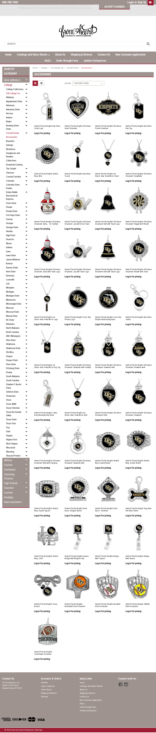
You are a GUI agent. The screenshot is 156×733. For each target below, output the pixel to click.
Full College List (13, 93)
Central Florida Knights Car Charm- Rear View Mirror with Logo (76, 414)
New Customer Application (130, 54)
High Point (10, 235)
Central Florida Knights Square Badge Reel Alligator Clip (77, 557)
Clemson (10, 172)
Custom (8, 492)
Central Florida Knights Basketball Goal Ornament (75, 605)
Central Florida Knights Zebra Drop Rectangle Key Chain (45, 414)
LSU (8, 283)
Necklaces (10, 149)
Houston (10, 239)
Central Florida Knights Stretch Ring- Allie (46, 175)
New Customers (13, 502)
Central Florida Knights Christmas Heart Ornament (78, 127)
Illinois (9, 243)
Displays (8, 497)
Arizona (9, 113)
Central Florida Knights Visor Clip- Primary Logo (78, 318)
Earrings (9, 145)
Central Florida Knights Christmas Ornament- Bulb (108, 414)
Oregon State (12, 360)
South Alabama (13, 376)
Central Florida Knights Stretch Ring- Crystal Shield (137, 462)
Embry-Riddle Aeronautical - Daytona (12, 195)
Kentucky (10, 275)
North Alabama (12, 328)
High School (10, 483)
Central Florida (12, 133)
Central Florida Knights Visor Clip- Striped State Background (108, 318)
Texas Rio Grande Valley (13, 414)
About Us (60, 54)
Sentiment (10, 469)
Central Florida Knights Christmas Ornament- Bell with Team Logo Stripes (108, 270)
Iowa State (11, 255)
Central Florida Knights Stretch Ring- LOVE (46, 557)
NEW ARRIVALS (12, 80)
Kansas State (12, 267)
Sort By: (68, 83)
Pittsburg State (13, 368)
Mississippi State (13, 303)
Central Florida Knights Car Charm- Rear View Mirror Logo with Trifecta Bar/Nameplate (46, 318)
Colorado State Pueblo (13, 186)
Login (131, 2)
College (8, 85)
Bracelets (10, 141)
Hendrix (9, 231)
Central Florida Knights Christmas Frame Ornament (108, 127)
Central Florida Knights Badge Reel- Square (107, 557)
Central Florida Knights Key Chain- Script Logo (47, 127)
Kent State (11, 271)
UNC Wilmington (13, 336)
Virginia (9, 435)
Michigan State (12, 295)
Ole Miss (10, 352)
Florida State (11, 211)
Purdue (9, 372)
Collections (11, 160)
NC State (10, 320)
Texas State (11, 419)
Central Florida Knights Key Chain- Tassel (78, 175)
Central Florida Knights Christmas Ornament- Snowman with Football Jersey (78, 366)
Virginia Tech (11, 439)
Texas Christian (13, 408)
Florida (9, 207)
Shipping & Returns (81, 54)
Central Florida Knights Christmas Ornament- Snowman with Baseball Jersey (139, 366)
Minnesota (11, 299)
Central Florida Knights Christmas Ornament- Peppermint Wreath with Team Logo (139, 223)
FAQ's (48, 60)
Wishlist (44, 683)
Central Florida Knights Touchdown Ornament (43, 653)
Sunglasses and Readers (13, 155)
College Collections (14, 89)
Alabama (10, 97)
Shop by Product (13, 455)
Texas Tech (11, 423)
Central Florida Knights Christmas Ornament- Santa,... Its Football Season (47, 223)
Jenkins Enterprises (94, 60)
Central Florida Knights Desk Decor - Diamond (106, 509)
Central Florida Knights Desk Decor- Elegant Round (76, 509)
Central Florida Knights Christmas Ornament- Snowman (139, 414)
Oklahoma (10, 344)
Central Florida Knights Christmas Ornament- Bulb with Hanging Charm (47, 462)
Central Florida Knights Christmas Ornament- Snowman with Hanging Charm (78, 462)
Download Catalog (14, 164)
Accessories (11, 137)
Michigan (10, 291)
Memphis (10, 287)
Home (8, 54)
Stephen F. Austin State (13, 386)
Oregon (9, 356)
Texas (8, 400)
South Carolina (12, 380)
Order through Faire (67, 60)
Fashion (8, 464)
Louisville (10, 279)
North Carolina (12, 332)
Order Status (46, 690)
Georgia (9, 223)
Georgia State (12, 227)
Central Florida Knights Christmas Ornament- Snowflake (139, 175)
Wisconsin (10, 447)
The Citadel (11, 168)
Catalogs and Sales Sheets (32, 54)
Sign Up (142, 2)
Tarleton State (12, 391)
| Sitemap (38, 730)
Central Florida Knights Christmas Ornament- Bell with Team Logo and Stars (108, 223)
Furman (9, 219)
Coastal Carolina (13, 176)
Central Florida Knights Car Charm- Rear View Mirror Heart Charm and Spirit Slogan (107, 175)
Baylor (9, 121)
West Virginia (12, 443)
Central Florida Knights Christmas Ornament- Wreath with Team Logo (139, 270)
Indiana (9, 247)
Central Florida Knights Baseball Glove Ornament (107, 605)
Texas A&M (11, 404)
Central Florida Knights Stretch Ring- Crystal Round (107, 462)
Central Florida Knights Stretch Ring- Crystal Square (46, 509)
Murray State (11, 316)
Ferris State (11, 203)
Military (8, 460)
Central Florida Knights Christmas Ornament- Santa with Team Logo (47, 270)
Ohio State (11, 340)
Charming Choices (9, 476)
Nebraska (10, 324)
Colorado (10, 180)
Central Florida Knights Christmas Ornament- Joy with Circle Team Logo (78, 223)
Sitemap (44, 697)
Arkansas (10, 105)
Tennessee (11, 396)
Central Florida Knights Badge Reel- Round (137, 557)
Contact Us (104, 54)
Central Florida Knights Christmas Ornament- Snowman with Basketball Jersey (108, 366)
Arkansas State (13, 109)
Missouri (10, 308)
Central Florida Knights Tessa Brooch (45, 605)
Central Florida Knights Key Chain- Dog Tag (139, 127)
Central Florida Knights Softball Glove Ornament (138, 605)
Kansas (9, 263)
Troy (8, 427)
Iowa (8, 251)
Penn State (11, 364)
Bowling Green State (12, 127)
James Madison (13, 259)
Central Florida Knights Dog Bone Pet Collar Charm (139, 509)
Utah (8, 431)
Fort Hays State (13, 215)
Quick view (48, 120)
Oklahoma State (13, 348)
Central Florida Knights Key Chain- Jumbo (139, 318)
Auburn (9, 117)
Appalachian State (14, 101)
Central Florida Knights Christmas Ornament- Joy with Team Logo (78, 270)
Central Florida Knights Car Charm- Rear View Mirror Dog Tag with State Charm (47, 366)
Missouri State (12, 311)
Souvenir (9, 487)
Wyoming (10, 451)
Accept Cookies (115, 6)
